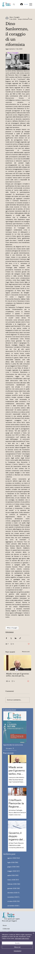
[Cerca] (14, 4)
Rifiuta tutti (17, 947)
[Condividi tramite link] (20, 638)
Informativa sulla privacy (22, 938)
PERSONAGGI (10, 632)
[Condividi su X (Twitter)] (11, 638)
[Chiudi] (32, 934)
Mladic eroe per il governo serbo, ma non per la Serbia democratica (17, 675)
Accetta (17, 943)
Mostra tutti (26, 651)
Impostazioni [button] (17, 951)
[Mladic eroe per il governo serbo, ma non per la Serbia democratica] (17, 662)
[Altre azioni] (28, 18)
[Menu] (30, 4)
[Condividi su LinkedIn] (15, 638)
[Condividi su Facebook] (6, 638)
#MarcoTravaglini (12, 628)
